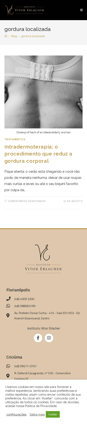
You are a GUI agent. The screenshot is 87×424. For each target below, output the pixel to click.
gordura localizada (33, 36)
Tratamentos (15, 139)
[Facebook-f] (38, 338)
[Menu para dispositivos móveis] (81, 10)
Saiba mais (37, 414)
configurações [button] (16, 414)
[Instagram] (49, 338)
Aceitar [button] (52, 414)
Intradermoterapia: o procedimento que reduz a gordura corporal (38, 154)
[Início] (5, 36)
